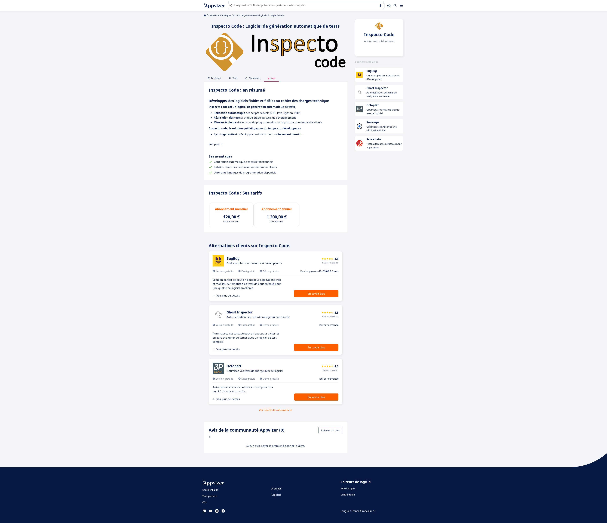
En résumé (216, 78)
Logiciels (276, 494)
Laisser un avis (330, 430)
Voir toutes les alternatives (275, 410)
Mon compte (348, 488)
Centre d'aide (348, 494)
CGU (204, 502)
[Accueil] (205, 15)
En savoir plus (316, 293)
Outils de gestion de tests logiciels (251, 15)
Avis (273, 78)
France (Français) (361, 511)
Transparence (209, 496)
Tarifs (235, 78)
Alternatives (254, 78)
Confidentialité (210, 489)
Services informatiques (220, 15)
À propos (276, 488)
